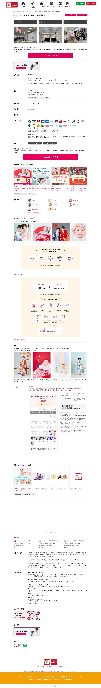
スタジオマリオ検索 (28, 11)
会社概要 (50, 679)
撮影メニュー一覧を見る (34, 212)
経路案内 (71, 15)
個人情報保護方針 (68, 679)
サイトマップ (32, 679)
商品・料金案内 (52, 677)
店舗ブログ (72, 677)
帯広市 (40, 11)
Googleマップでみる (50, 532)
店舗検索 (82, 3)
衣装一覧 (60, 677)
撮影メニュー (22, 677)
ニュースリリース (58, 679)
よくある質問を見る (33, 603)
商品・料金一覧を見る (19, 339)
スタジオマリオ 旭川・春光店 (23, 541)
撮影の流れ (65, 677)
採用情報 (45, 679)
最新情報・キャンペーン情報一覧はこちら (24, 194)
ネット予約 (92, 3)
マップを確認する (33, 97)
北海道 (35, 11)
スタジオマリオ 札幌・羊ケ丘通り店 (74, 541)
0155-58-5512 (31, 109)
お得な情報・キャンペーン (33, 677)
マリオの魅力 (44, 677)
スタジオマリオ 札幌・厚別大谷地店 (49, 541)
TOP (15, 11)
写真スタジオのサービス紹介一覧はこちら (24, 494)
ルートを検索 (45, 97)
